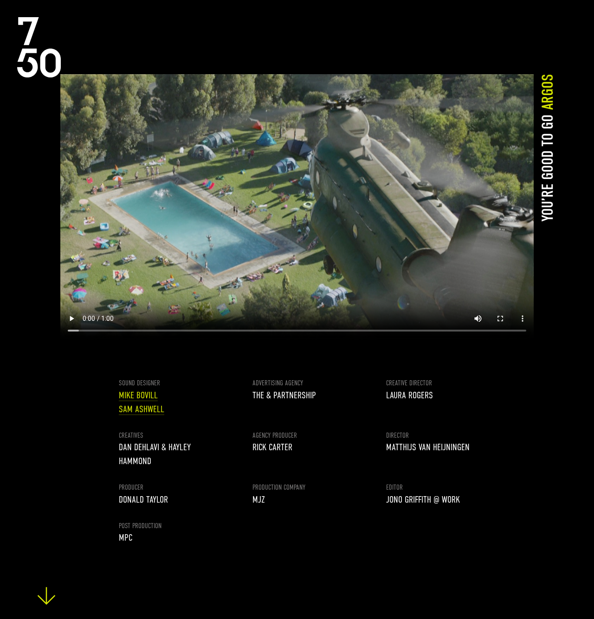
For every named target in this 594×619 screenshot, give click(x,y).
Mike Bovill (138, 395)
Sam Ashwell (141, 409)
